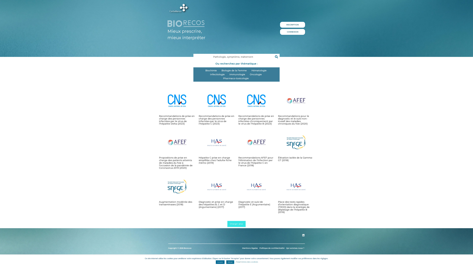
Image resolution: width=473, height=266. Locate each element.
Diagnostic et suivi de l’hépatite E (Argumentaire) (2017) (254, 204)
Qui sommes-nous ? (295, 248)
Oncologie (256, 74)
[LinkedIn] (303, 236)
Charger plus (236, 224)
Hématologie (259, 70)
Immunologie (237, 74)
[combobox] (233, 57)
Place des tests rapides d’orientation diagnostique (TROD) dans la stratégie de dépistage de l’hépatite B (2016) (294, 207)
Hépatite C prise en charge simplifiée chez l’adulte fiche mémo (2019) (215, 160)
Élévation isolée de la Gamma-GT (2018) (295, 159)
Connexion (292, 32)
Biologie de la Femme (234, 70)
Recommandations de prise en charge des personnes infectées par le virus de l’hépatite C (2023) (216, 120)
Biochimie (211, 70)
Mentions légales (250, 248)
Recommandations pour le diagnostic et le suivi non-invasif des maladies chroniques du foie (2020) (293, 120)
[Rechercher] (276, 57)
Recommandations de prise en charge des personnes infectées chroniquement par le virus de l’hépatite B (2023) (256, 120)
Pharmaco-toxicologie (236, 78)
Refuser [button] (230, 262)
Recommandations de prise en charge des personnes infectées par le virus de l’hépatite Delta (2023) (177, 120)
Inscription (292, 25)
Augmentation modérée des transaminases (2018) (175, 203)
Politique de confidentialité (272, 248)
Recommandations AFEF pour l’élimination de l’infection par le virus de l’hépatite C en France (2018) (255, 161)
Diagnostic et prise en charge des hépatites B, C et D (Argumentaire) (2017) (216, 204)
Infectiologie (217, 74)
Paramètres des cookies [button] (247, 262)
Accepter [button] (220, 262)
